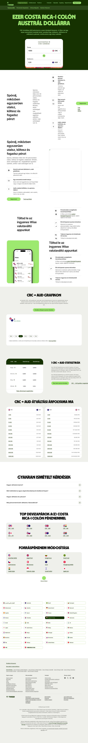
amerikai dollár (12, 558)
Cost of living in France (11, 671)
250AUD (49, 437)
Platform (39, 2)
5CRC (9, 418)
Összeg (29, 47)
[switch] (44, 55)
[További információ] (15, 367)
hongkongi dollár (68, 564)
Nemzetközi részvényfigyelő (51, 682)
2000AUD (49, 448)
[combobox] (56, 50)
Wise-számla (28, 679)
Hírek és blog (48, 677)
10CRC (10, 422)
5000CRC (10, 452)
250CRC (10, 437)
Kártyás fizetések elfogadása (32, 691)
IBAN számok (48, 685)
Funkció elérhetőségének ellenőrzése (14, 691)
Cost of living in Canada (33, 671)
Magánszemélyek (22, 2)
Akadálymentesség (10, 689)
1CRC (9, 414)
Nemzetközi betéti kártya (31, 680)
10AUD (49, 422)
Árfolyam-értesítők (49, 686)
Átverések (66, 699)
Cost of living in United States (34, 669)
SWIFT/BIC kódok (49, 683)
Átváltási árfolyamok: (11, 663)
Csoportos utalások (30, 689)
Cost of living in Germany (69, 669)
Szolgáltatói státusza (10, 683)
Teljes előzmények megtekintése (24, 391)
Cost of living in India (58, 669)
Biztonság (8, 679)
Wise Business (29, 686)
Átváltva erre (30, 59)
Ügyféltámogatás (10, 688)
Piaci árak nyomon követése (60, 383)
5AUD (48, 418)
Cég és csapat (9, 677)
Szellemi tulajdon (48, 699)
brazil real (66, 558)
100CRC (10, 433)
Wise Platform (29, 685)
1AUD (48, 414)
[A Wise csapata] (11, 3)
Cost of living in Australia (47, 669)
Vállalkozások (32, 2)
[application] (19, 328)
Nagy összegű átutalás (31, 682)
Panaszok (47, 698)
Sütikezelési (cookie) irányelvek (32, 698)
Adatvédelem (48, 696)
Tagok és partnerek (10, 686)
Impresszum (28, 696)
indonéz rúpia (31, 571)
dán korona (30, 564)
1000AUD (49, 445)
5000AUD (49, 452)
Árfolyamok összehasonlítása (51, 688)
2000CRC (10, 448)
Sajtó (7, 680)
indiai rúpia (11, 571)
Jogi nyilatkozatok (68, 696)
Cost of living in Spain (22, 671)
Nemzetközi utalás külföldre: (12, 666)
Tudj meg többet (78, 109)
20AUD (49, 426)
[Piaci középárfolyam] (49, 41)
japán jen (66, 571)
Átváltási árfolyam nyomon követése (44, 310)
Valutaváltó (47, 680)
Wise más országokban (69, 698)
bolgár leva (48, 558)
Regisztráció (77, 2)
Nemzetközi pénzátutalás (31, 677)
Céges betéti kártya (30, 688)
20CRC (10, 426)
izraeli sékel (48, 571)
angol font (30, 558)
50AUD (49, 429)
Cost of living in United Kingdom (20, 669)
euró (46, 564)
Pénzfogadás (28, 683)
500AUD (49, 441)
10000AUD (49, 456)
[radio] (11, 336)
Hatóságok (28, 702)
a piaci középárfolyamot (73, 261)
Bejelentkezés (68, 2)
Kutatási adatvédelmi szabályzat (52, 679)
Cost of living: (9, 669)
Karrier (7, 682)
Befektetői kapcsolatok (11, 685)
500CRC (10, 441)
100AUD (49, 433)
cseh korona (11, 564)
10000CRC (10, 456)
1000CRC (10, 445)
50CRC (10, 429)
